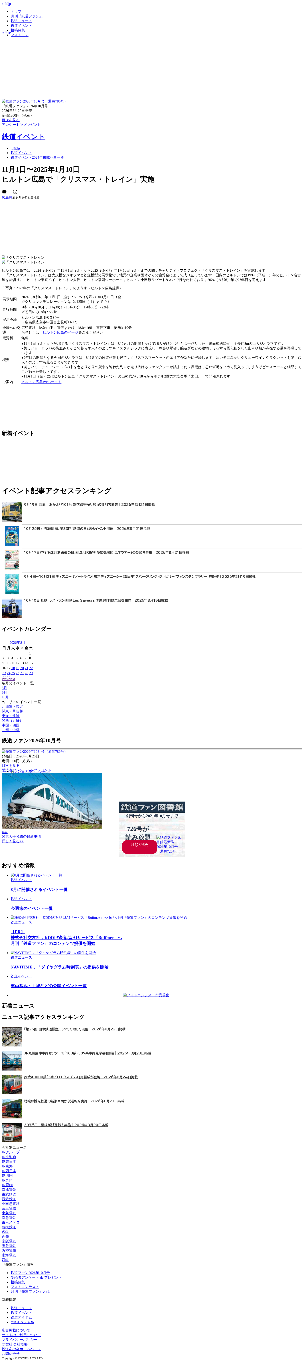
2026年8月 (18, 642)
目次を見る (11, 765)
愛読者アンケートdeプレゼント (26, 770)
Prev (5, 679)
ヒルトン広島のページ (60, 332)
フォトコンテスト (25, 1287)
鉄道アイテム (21, 1317)
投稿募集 (18, 30)
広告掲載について (16, 1330)
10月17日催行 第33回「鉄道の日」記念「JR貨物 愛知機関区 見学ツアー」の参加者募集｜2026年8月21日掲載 (106, 552)
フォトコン (19, 35)
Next (11, 679)
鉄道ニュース (21, 21)
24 (8, 673)
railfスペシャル (22, 1322)
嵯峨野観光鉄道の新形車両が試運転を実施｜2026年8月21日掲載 (74, 1101)
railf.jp (6, 4)
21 (26, 668)
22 (31, 668)
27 (22, 673)
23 (4, 673)
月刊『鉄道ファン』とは (30, 1291)
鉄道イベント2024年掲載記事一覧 (37, 157)
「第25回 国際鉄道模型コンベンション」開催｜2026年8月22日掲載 (75, 1029)
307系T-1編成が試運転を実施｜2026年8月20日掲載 (66, 1125)
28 (26, 673)
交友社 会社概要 (15, 1344)
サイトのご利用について (21, 1335)
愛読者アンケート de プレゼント (36, 1277)
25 (13, 673)
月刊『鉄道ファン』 (27, 16)
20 (22, 668)
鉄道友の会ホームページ (21, 1349)
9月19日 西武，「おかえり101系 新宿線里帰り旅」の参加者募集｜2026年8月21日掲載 (89, 504)
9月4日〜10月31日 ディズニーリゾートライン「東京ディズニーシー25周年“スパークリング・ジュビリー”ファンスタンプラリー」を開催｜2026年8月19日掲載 (139, 576)
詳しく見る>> (13, 841)
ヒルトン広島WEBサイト (41, 382)
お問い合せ (11, 1354)
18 (13, 668)
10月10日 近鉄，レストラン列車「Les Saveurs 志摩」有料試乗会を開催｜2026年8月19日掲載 (96, 600)
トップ (16, 11)
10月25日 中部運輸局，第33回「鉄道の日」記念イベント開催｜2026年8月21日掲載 (87, 528)
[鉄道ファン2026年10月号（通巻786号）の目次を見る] (35, 101)
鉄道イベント (21, 25)
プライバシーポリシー (19, 1339)
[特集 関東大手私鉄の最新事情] (52, 828)
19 (17, 668)
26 (17, 673)
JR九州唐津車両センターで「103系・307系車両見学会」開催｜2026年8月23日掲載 (87, 1053)
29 (31, 673)
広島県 (7, 197)
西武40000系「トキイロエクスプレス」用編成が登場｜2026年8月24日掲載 (81, 1077)
